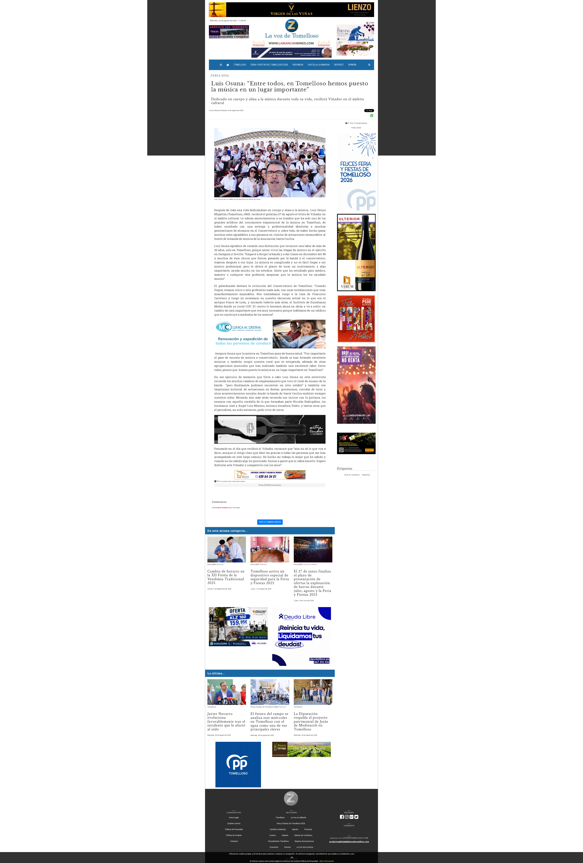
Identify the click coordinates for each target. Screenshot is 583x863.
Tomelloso (240, 64)
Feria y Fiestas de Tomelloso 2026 (269, 64)
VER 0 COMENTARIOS (270, 522)
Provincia (298, 64)
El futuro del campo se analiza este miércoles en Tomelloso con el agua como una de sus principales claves (269, 721)
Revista (287, 847)
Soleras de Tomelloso (303, 835)
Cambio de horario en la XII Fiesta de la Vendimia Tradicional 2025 (226, 577)
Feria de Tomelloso (352, 475)
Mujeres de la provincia (304, 841)
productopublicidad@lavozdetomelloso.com (349, 842)
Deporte (339, 64)
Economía (274, 847)
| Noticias (220, 564)
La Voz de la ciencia (305, 847)
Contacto (234, 841)
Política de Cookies (234, 835)
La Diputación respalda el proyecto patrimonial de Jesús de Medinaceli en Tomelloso (311, 721)
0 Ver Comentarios (357, 123)
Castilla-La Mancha (319, 64)
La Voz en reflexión (298, 818)
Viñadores (366, 475)
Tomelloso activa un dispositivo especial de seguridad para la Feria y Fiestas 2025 (270, 577)
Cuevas (272, 835)
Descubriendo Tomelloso (278, 841)
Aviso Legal (234, 818)
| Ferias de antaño (309, 564)
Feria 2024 (220, 75)
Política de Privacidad (234, 829)
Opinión (352, 64)
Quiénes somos (233, 823)
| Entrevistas (275, 485)
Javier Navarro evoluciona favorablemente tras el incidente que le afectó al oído (226, 721)
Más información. (327, 861)
